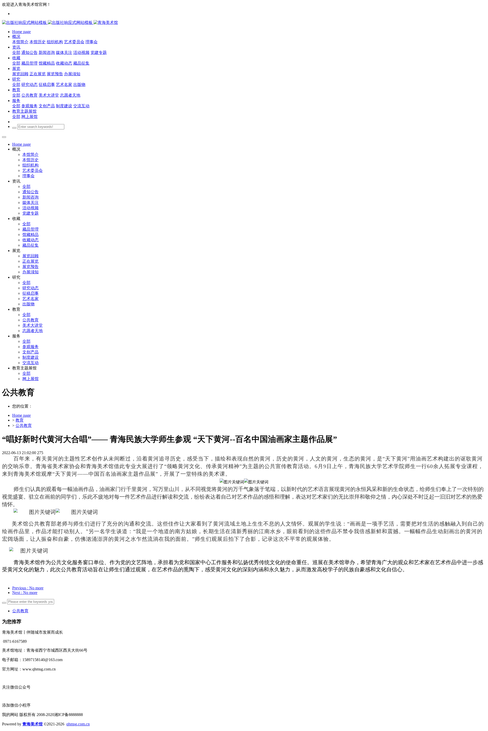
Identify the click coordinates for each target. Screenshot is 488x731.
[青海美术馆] (48, 22)
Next (24, 592)
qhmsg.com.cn (78, 724)
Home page (21, 144)
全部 (16, 52)
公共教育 (24, 425)
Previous (27, 588)
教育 (20, 420)
